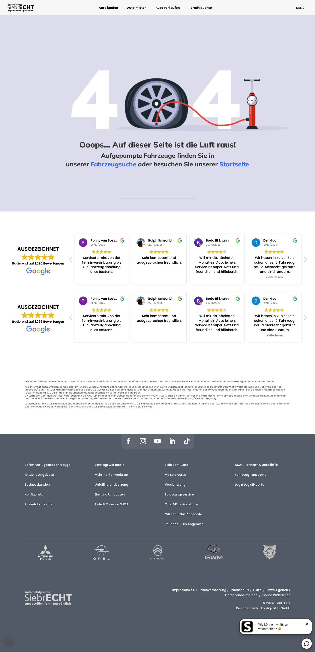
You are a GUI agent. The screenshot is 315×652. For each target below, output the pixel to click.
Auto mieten (137, 8)
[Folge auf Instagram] (142, 441)
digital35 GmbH (278, 608)
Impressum (181, 590)
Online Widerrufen (275, 595)
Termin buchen (200, 8)
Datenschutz (239, 590)
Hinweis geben (277, 590)
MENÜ (300, 8)
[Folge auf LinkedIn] (172, 441)
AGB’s (257, 590)
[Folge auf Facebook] (128, 441)
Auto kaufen (108, 8)
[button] (305, 260)
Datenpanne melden (241, 595)
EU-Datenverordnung (209, 590)
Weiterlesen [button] (274, 277)
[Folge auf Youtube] (157, 441)
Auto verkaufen (168, 8)
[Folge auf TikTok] (186, 441)
